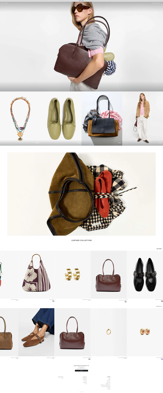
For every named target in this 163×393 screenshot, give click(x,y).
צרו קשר (86, 383)
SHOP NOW (81, 89)
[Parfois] (156, 3)
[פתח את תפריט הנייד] (161, 3)
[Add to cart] (144, 297)
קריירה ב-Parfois (108, 383)
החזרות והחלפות (85, 379)
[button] (127, 299)
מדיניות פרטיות (108, 382)
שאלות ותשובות (85, 382)
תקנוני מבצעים (108, 387)
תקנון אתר (109, 379)
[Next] (3, 249)
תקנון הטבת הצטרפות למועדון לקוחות (105, 386)
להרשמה (81, 370)
